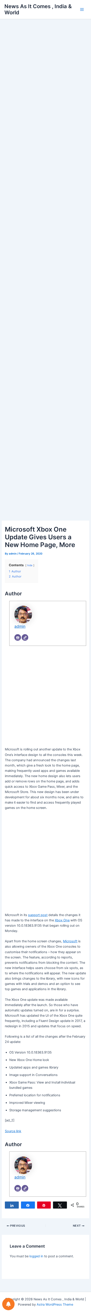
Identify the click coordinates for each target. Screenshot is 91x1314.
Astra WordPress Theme (55, 1305)
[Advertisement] (45, 79)
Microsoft (70, 941)
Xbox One (62, 920)
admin (19, 626)
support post (37, 915)
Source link (13, 1131)
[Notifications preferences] (8, 1304)
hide (29, 565)
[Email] (17, 637)
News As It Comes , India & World (38, 9)
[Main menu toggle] (82, 9)
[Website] (25, 637)
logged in (36, 1256)
